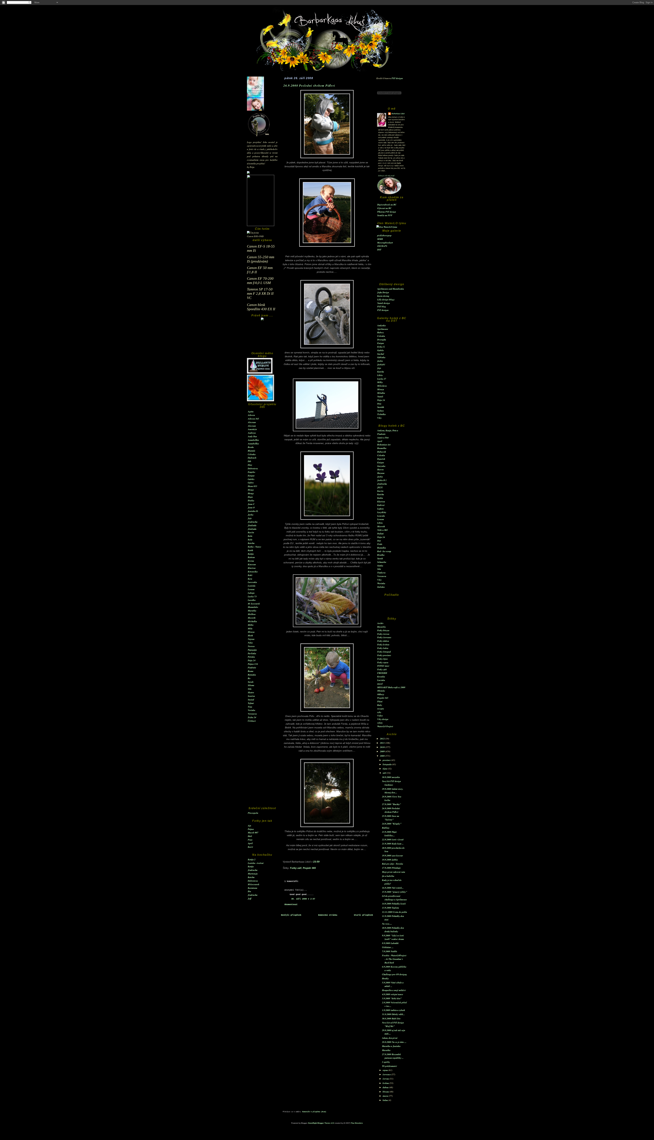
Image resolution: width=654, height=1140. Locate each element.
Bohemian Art (384, 444)
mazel (380, 683)
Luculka (252, 600)
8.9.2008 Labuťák (390, 943)
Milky (380, 382)
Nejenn (251, 639)
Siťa (250, 688)
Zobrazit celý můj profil (386, 175)
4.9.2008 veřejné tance (392, 994)
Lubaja (251, 592)
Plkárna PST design (386, 211)
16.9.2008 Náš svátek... (392, 887)
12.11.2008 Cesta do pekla (394, 911)
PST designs (397, 78)
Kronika (381, 676)
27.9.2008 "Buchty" (391, 804)
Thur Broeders (357, 1123)
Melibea (252, 614)
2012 (382, 738)
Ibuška (251, 500)
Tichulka (381, 414)
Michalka (252, 621)
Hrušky (385, 978)
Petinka (251, 656)
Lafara (380, 508)
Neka (250, 642)
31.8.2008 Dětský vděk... (393, 1014)
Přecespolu (253, 812)
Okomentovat (291, 904)
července (387, 1074)
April (250, 843)
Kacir (250, 846)
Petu (379, 403)
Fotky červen (383, 633)
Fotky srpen (382, 662)
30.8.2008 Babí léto (391, 1018)
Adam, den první (390, 1037)
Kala (250, 535)
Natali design (383, 303)
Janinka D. (253, 511)
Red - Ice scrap (384, 551)
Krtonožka (253, 571)
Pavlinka (252, 653)
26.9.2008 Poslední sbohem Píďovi (309, 85)
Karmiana (252, 887)
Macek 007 (253, 832)
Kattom (251, 557)
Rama (250, 671)
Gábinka (381, 357)
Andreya (252, 432)
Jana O (251, 507)
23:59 (316, 861)
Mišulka (381, 392)
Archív (380, 623)
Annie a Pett (383, 437)
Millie (251, 624)
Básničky (381, 626)
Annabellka (253, 439)
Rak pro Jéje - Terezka (392, 863)
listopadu (387, 764)
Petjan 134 (253, 663)
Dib (249, 461)
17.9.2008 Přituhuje (391, 867)
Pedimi (380, 533)
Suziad (251, 699)
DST (379, 249)
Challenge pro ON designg (394, 974)
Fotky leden (382, 648)
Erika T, (381, 346)
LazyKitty (381, 512)
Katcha (251, 543)
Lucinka (381, 680)
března (386, 1091)
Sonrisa (251, 696)
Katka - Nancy (254, 546)
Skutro (251, 692)
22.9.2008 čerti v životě (393, 839)
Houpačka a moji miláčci (394, 990)
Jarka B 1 (382, 480)
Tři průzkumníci (389, 1066)
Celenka (252, 454)
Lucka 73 (252, 596)
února (386, 1095)
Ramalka (381, 547)
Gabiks (251, 479)
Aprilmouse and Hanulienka (390, 288)
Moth (250, 635)
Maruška (252, 610)
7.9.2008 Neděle (389, 951)
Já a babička (388, 875)
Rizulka (381, 554)
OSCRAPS (382, 245)
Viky (379, 417)
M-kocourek (253, 884)
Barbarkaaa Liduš (398, 113)
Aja (249, 825)
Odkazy (380, 694)
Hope (250, 496)
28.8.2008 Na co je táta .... (394, 1042)
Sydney (380, 410)
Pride (379, 544)
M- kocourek (254, 603)
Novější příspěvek (291, 915)
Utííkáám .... (387, 947)
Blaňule (251, 450)
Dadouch (252, 457)
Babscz (380, 332)
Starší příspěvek (363, 915)
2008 (382, 755)
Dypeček (381, 458)
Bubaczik (381, 451)
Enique (251, 475)
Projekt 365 (382, 697)
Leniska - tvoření (256, 863)
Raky (379, 705)
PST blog (381, 306)
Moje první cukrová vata (393, 871)
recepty (380, 708)
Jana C (251, 504)
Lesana (251, 589)
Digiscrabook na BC (386, 204)
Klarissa (252, 567)
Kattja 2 (251, 859)
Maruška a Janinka (391, 1046)
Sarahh (380, 407)
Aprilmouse (382, 329)
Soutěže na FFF (384, 215)
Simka (380, 565)
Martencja (253, 873)
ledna (385, 1100)
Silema (251, 685)
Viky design (382, 719)
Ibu (249, 891)
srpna (385, 1070)
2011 (382, 742)
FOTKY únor (383, 665)
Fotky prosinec (384, 655)
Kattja (251, 553)
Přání (380, 701)
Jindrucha (253, 521)
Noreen (251, 646)
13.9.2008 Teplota (390, 907)
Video (380, 715)
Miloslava (382, 385)
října (385, 768)
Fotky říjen (382, 658)
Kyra (250, 578)
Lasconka (252, 582)
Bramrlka (381, 448)
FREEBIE (382, 672)
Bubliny (386, 827)
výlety (380, 722)
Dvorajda (381, 339)
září (385, 772)
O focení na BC (384, 208)
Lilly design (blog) (385, 299)
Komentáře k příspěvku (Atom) (314, 1112)
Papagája (252, 649)
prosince (387, 760)
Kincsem (252, 564)
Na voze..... (387, 923)
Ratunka (252, 674)
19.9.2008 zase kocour (392, 855)
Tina (250, 706)
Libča (380, 375)
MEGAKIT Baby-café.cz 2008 (391, 687)
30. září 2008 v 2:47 (303, 899)
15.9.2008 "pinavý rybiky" (394, 891)
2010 (382, 747)
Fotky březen (383, 630)
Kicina (251, 560)
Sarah (250, 681)
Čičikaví (252, 720)
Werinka (381, 583)
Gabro (251, 482)
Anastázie (252, 429)
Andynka (381, 325)
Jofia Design (383, 292)
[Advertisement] (262, 337)
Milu (250, 628)
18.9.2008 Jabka (390, 859)
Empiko (251, 472)
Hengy (251, 489)
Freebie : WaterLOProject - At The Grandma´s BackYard (394, 959)
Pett (379, 540)
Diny (250, 464)
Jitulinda (252, 525)
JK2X (380, 487)
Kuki (250, 575)
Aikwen (251, 415)
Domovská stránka (327, 915)
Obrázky (381, 690)
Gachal (380, 353)
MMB (380, 239)
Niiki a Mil (382, 529)
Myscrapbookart (385, 242)
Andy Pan (252, 436)
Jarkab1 (381, 364)
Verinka (251, 710)
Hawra (380, 469)
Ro (249, 678)
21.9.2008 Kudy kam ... (392, 843)
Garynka (381, 466)
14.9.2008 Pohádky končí (394, 903)
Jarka (250, 514)
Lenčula (251, 585)
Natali (380, 396)
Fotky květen (383, 644)
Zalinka (381, 586)
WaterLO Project (385, 726)
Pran (250, 839)
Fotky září (382, 669)
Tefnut (251, 703)
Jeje (250, 518)
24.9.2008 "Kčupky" (391, 823)
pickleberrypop (384, 235)
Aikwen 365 (253, 418)
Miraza (251, 631)
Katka (380, 497)
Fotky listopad (384, 651)
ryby (379, 712)
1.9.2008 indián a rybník (393, 1010)
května (386, 1083)
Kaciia (251, 532)
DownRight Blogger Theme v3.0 (321, 1123)
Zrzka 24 (252, 717)
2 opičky (386, 1061)
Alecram (252, 422)
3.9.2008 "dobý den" (392, 998)
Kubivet (381, 505)
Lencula (381, 515)
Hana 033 (252, 486)
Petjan (251, 829)
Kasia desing (383, 295)
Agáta (251, 411)
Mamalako (253, 607)
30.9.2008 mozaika (391, 777)
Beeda (251, 447)
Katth (250, 550)
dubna (386, 1087)
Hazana (381, 473)
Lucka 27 (381, 378)
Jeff (249, 898)
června (386, 1078)
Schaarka (381, 562)
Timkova (381, 572)
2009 (382, 751)
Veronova (252, 713)
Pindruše (252, 667)
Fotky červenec (384, 637)
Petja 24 (251, 660)
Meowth (251, 617)
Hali (250, 836)
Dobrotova (253, 468)
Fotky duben (383, 640)
